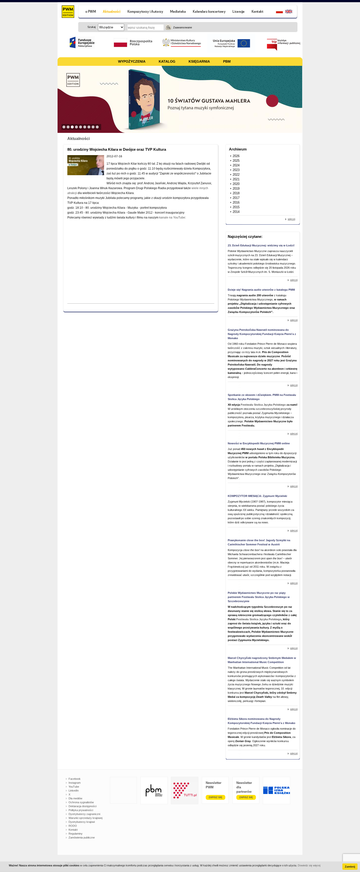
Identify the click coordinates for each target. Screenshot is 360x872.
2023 (236, 170)
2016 (236, 202)
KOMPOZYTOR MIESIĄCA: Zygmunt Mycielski (257, 495)
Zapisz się (215, 797)
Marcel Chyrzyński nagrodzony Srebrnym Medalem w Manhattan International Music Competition (262, 660)
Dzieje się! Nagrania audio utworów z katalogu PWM (261, 289)
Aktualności (78, 139)
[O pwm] (88, 12)
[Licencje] (238, 12)
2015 (236, 207)
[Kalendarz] (209, 12)
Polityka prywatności (81, 810)
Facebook (75, 778)
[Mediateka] (178, 12)
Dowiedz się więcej (309, 865)
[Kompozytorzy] (145, 12)
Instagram (75, 782)
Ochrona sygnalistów (81, 802)
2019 (236, 188)
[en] (291, 12)
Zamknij (350, 866)
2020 (236, 184)
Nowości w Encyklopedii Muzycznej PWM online (259, 443)
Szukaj (168, 27)
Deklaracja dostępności (82, 806)
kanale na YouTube (172, 217)
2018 (236, 193)
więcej (291, 219)
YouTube (74, 786)
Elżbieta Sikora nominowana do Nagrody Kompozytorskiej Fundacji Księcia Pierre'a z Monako (261, 720)
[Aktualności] (111, 12)
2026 (236, 156)
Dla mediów (75, 798)
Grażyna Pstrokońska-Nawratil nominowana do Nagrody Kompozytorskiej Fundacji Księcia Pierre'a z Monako (262, 334)
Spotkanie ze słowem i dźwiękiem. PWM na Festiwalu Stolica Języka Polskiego (262, 397)
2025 (236, 160)
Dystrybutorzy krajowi (82, 821)
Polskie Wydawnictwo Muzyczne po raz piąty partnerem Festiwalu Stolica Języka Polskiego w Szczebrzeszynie (259, 597)
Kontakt (73, 829)
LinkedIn (74, 790)
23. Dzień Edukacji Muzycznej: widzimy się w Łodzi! (261, 245)
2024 (236, 165)
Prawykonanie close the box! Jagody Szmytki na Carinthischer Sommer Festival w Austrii (259, 542)
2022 (236, 174)
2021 (236, 179)
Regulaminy (76, 833)
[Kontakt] (258, 12)
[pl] (276, 12)
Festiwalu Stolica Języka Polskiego (263, 404)
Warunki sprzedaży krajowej (85, 817)
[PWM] (68, 12)
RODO (73, 825)
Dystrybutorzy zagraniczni (84, 814)
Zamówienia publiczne (82, 837)
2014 (236, 212)
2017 (236, 198)
